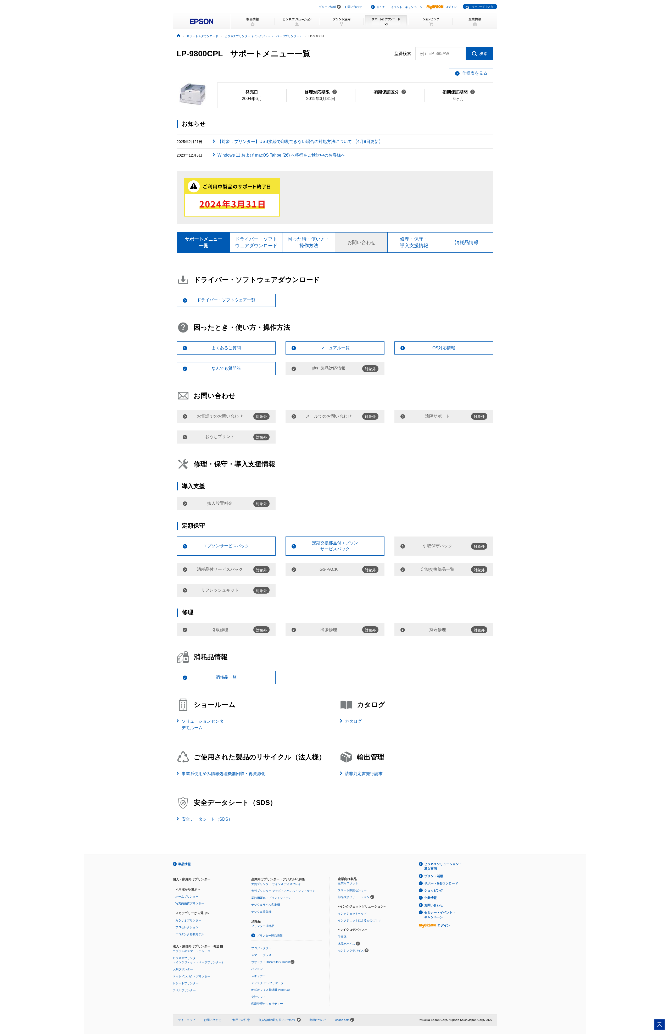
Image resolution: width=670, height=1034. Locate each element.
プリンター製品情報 (270, 935)
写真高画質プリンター (189, 903)
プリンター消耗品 (262, 925)
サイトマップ (186, 1019)
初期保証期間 (459, 92)
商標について (318, 1019)
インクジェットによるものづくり (359, 920)
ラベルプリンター (184, 990)
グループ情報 (327, 6)
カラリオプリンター (188, 920)
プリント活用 (433, 876)
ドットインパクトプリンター (191, 976)
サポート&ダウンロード (441, 883)
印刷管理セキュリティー (267, 1003)
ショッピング (433, 890)
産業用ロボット (348, 883)
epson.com (342, 1019)
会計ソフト (258, 996)
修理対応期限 (321, 92)
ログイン (451, 6)
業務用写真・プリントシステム (271, 897)
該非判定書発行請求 (364, 773)
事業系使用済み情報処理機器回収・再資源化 (223, 773)
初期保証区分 (390, 92)
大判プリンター (183, 969)
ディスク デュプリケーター (269, 983)
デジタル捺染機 (261, 911)
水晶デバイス (346, 943)
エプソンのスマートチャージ (191, 951)
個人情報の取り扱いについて (278, 1019)
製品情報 (184, 864)
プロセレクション (186, 927)
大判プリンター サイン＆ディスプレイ (276, 884)
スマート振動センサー (352, 890)
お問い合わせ (353, 6)
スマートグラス (261, 954)
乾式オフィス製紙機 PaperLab (270, 989)
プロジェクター (261, 948)
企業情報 (430, 898)
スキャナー (258, 975)
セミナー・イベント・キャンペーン (399, 7)
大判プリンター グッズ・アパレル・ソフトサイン (283, 890)
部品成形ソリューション (354, 897)
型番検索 (402, 53)
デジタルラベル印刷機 (265, 904)
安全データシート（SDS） (207, 819)
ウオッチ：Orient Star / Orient (270, 962)
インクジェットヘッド (352, 913)
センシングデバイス (351, 950)
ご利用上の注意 (240, 1019)
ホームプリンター (186, 896)
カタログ (353, 721)
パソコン (257, 968)
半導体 (342, 936)
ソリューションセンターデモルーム (205, 724)
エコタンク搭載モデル (189, 934)
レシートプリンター (186, 983)
